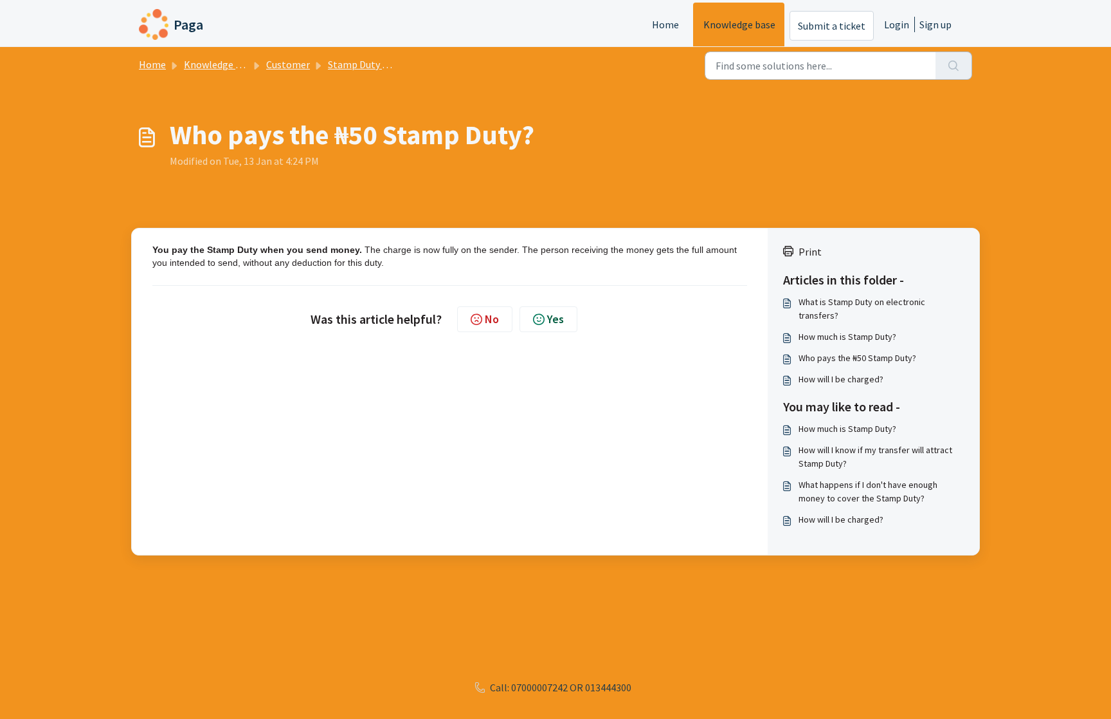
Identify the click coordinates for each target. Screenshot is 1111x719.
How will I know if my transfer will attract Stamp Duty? (875, 456)
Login (896, 24)
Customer (288, 64)
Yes (555, 319)
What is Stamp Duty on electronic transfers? (862, 308)
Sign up (935, 24)
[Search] (953, 65)
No (492, 319)
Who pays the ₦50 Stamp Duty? (857, 358)
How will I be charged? (841, 379)
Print (810, 251)
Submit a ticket (831, 25)
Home (665, 24)
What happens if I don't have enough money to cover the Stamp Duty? (868, 491)
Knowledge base (739, 24)
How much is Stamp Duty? (847, 336)
